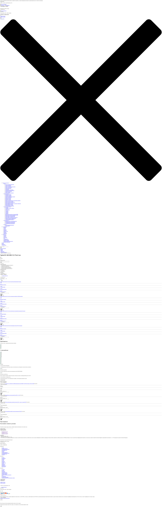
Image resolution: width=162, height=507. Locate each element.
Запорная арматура (6, 193)
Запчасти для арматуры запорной (10, 196)
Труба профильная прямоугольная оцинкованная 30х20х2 (13, 411)
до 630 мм (6, 212)
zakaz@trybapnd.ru (3, 4)
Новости (5, 227)
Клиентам (4, 234)
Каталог (3, 457)
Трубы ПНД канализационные (9, 190)
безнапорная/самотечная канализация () (7, 265)
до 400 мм (6, 211)
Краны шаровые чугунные (9, 205)
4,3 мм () (2, 271)
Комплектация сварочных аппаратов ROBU (11, 214)
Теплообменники (6, 220)
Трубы (5, 183)
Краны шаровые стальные (9, 204)
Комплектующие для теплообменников (11, 221)
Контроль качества (6, 240)
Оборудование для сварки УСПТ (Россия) (11, 217)
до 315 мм (6, 210)
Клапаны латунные (8, 198)
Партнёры (5, 229)
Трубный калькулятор (5, 477)
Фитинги (5, 224)
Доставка (5, 235)
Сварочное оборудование (7, 206)
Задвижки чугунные (8, 195)
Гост (4, 238)
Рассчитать (2, 435)
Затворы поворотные (8, 197)
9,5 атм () (2, 273)
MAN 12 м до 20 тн (5, 433)
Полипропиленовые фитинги (9, 225)
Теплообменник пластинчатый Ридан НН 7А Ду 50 (12, 395)
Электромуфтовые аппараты (9, 219)
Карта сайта (3, 466)
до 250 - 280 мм (7, 209)
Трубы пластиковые (8, 188)
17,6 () (2, 263)
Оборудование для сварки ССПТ (10, 216)
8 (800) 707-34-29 (2, 16)
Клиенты (5, 230)
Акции (3, 242)
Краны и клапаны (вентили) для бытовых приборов (12, 200)
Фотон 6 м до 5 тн (4, 432)
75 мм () (2, 270)
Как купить (5, 237)
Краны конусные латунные (9, 201)
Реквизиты (3, 464)
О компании (5, 226)
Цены (3, 243)
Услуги (3, 460)
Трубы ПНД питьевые (8, 191)
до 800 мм (6, 213)
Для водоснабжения (8, 185)
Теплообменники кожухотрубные (10, 222)
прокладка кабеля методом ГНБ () (6, 267)
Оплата (3, 470)
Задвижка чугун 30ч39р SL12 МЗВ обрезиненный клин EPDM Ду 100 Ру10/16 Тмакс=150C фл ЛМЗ (19, 383)
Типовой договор (6, 239)
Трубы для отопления (8, 187)
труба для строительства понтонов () (6, 268)
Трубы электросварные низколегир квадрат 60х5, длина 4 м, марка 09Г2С (15, 402)
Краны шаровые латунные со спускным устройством (13, 203)
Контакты (3, 244)
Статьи (5, 228)
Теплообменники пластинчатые (10, 223)
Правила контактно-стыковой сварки (10, 218)
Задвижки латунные (8, 194)
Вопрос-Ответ (6, 231)
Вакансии (5, 233)
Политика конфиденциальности (8, 241)
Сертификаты (4, 476)
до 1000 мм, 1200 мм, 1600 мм (9, 208)
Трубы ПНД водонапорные (9, 189)
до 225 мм (6, 207)
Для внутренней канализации (9, 184)
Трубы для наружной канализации (10, 186)
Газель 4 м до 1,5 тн (5, 431)
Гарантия (5, 236)
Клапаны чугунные (8, 199)
